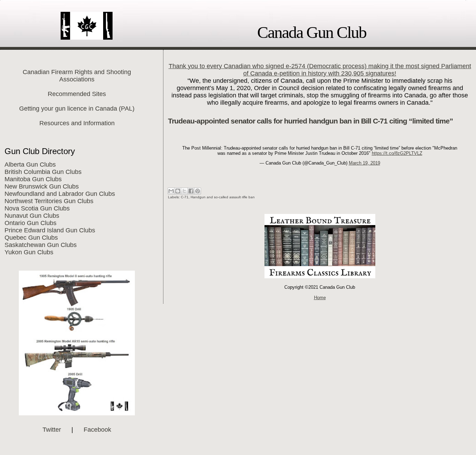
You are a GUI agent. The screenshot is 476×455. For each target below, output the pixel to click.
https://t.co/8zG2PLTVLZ (397, 153)
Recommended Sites (77, 93)
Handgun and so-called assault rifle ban (223, 197)
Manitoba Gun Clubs (33, 179)
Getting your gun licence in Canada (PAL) (77, 108)
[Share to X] (184, 190)
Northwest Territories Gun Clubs (49, 201)
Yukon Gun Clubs (29, 252)
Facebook (97, 429)
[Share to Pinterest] (197, 190)
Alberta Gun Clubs (30, 164)
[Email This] (171, 190)
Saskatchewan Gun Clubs (41, 244)
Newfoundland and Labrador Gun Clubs (60, 193)
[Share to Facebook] (190, 190)
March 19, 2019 (364, 163)
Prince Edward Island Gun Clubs (50, 230)
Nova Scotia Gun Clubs (37, 208)
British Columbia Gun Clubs (43, 171)
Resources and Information (77, 123)
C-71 (185, 197)
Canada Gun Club (311, 32)
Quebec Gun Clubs (31, 237)
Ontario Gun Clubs (30, 222)
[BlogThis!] (177, 190)
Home (320, 297)
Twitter (52, 429)
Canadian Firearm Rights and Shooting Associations (77, 76)
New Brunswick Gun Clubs (42, 186)
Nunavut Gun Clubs (32, 215)
